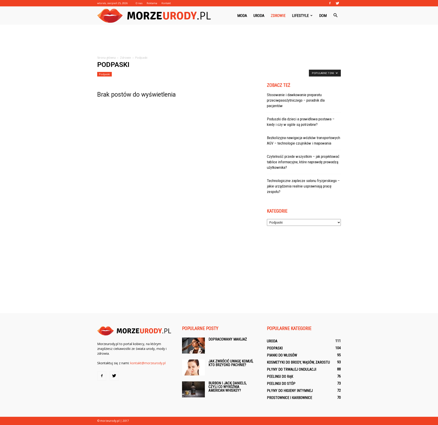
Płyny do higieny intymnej (290, 390)
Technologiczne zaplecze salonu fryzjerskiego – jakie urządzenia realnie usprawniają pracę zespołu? (303, 186)
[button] (335, 15)
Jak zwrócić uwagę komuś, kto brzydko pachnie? (231, 363)
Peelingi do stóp (281, 383)
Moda (242, 15)
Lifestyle (300, 15)
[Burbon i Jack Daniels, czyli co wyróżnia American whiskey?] (193, 389)
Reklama (152, 3)
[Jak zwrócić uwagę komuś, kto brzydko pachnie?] (193, 367)
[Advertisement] (219, 40)
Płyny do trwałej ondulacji (291, 369)
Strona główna (106, 58)
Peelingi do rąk (280, 376)
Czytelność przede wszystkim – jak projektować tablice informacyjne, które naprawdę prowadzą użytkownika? (303, 162)
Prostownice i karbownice (289, 398)
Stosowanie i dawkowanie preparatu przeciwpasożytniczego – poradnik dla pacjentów (296, 100)
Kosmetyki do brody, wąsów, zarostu (298, 362)
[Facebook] (329, 3)
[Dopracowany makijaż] (193, 346)
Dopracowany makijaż (228, 339)
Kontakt (166, 3)
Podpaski (104, 74)
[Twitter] (337, 3)
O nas (139, 3)
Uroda (258, 15)
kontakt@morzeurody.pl (148, 363)
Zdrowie (278, 15)
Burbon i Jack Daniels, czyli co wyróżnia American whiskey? (228, 387)
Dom (323, 15)
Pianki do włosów (282, 355)
